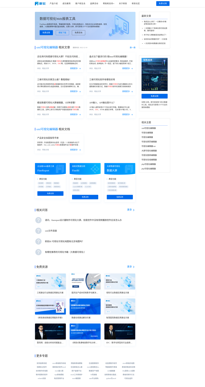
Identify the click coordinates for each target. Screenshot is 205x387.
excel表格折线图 (128, 363)
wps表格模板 (59, 375)
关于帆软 (123, 3)
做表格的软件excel (59, 367)
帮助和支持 (108, 3)
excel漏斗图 (59, 371)
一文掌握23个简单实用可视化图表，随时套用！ (155, 29)
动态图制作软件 (111, 363)
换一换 (132, 48)
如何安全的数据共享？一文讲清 (155, 39)
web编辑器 (111, 371)
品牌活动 (94, 3)
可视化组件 (128, 378)
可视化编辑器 (147, 133)
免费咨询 (78, 33)
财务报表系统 (42, 363)
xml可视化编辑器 (149, 128)
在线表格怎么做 (76, 367)
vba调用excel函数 (128, 371)
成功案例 (67, 3)
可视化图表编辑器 (149, 155)
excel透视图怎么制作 (93, 367)
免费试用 (163, 3)
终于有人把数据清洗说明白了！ (155, 35)
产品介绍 (54, 3)
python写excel (111, 378)
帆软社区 (136, 3)
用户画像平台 (77, 371)
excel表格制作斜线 (59, 363)
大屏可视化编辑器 (149, 151)
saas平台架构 (93, 378)
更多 (129, 209)
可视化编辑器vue (149, 146)
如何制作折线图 (42, 371)
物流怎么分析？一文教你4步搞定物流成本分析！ (155, 23)
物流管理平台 (59, 378)
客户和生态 (80, 3)
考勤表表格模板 (76, 363)
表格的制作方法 (128, 375)
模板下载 (62, 33)
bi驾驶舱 (94, 375)
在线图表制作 (94, 363)
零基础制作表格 (111, 367)
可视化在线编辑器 (149, 160)
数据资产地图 (94, 371)
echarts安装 (42, 378)
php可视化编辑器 (149, 164)
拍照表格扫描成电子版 (111, 375)
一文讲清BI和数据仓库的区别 (154, 43)
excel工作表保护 (76, 375)
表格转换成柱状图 (128, 367)
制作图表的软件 (42, 375)
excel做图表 (76, 378)
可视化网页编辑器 (149, 142)
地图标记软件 (42, 367)
